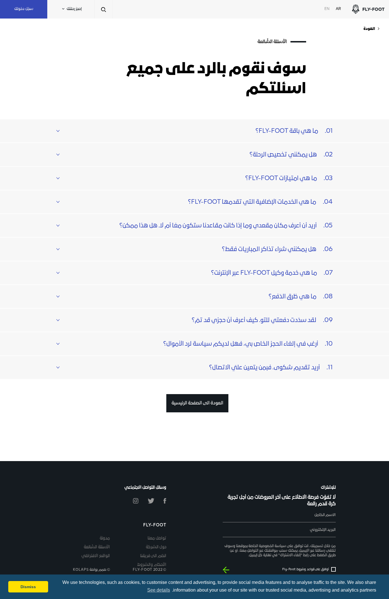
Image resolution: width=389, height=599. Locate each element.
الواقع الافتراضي (95, 556)
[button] (194, 130)
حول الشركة (156, 547)
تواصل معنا (157, 538)
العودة (369, 29)
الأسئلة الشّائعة (97, 547)
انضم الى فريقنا (153, 556)
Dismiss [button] (28, 586)
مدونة (105, 538)
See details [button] (158, 590)
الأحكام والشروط (151, 565)
